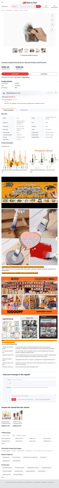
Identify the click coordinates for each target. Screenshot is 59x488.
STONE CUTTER (19, 438)
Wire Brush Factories (19, 467)
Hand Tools (16, 10)
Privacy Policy (51, 482)
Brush (21, 10)
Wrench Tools (32, 441)
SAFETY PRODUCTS (5, 438)
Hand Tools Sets (47, 438)
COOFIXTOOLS (18, 441)
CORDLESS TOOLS (5, 441)
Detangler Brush (6, 460)
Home (2, 10)
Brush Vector (43, 457)
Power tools (32, 438)
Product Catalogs (22, 435)
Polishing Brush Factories (33, 467)
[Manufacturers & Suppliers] (29, 2)
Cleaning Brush (6, 457)
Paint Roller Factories (7, 467)
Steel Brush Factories (46, 467)
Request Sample (25, 77)
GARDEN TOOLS (47, 441)
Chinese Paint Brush (30, 471)
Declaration (44, 482)
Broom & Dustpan (16, 457)
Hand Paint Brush (7, 474)
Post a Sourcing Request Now (42, 399)
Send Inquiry (15, 74)
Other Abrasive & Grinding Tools (30, 457)
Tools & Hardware (8, 10)
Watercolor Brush (17, 460)
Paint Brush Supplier (7, 471)
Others (2, 443)
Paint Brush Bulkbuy (18, 474)
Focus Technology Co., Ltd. (20, 482)
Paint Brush (26, 10)
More (2, 477)
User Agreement (37, 482)
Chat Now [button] (44, 74)
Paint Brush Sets (41, 471)
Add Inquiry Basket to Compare (30, 55)
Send (14, 399)
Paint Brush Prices (19, 471)
